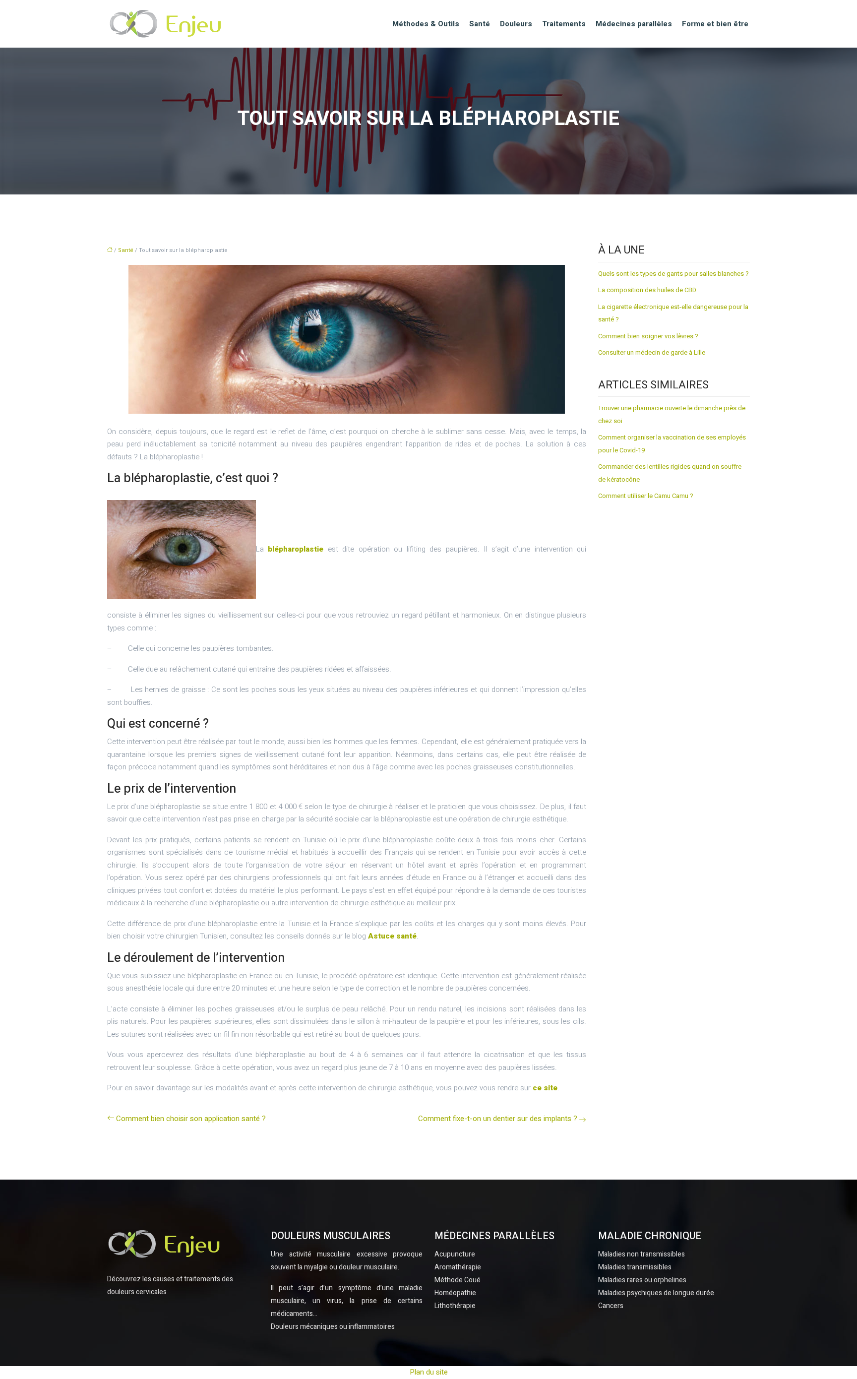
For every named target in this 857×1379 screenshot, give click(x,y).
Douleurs (516, 23)
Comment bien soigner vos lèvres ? (648, 336)
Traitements (564, 23)
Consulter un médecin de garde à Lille (651, 352)
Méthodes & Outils (425, 23)
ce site (545, 1087)
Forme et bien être (715, 23)
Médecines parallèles (634, 23)
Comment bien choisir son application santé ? (191, 1118)
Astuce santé (392, 936)
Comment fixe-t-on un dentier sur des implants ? (497, 1118)
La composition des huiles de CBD (647, 290)
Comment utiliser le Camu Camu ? (645, 496)
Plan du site (429, 1372)
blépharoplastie (295, 549)
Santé (479, 23)
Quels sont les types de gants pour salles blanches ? (673, 273)
